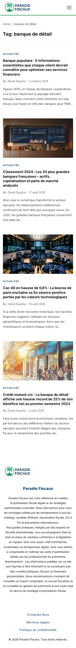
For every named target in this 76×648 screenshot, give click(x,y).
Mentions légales (38, 622)
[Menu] (69, 7)
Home (6, 24)
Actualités (11, 54)
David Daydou (17, 81)
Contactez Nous (38, 614)
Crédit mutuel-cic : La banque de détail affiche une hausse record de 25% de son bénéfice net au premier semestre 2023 (38, 399)
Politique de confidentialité (38, 630)
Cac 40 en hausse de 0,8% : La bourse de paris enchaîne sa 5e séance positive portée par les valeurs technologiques (37, 292)
